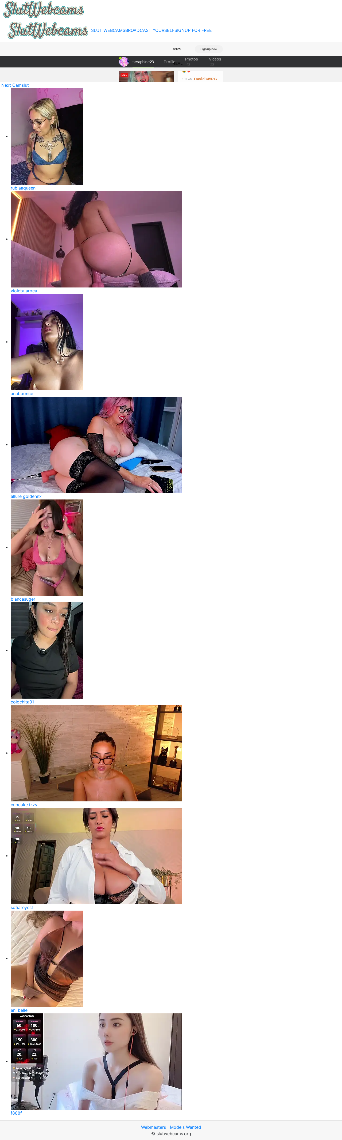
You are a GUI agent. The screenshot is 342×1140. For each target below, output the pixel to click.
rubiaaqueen (23, 188)
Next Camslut (15, 85)
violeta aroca (24, 290)
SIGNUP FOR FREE (193, 30)
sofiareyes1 (22, 907)
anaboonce (22, 393)
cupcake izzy (24, 804)
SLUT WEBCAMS (108, 30)
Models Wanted (185, 1127)
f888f (16, 1113)
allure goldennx (26, 496)
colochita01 (22, 702)
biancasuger (23, 599)
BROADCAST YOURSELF (149, 30)
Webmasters (153, 1127)
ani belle (19, 1010)
